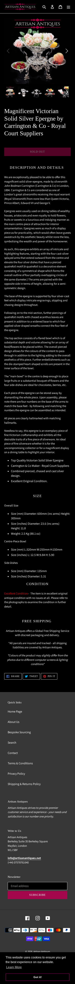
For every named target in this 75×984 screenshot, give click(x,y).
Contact (13, 753)
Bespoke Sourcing (19, 732)
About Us (13, 722)
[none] (10, 92)
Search (12, 743)
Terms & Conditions (20, 763)
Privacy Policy (16, 774)
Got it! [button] (37, 977)
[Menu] (68, 6)
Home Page (15, 711)
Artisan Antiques (41, 951)
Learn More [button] (14, 967)
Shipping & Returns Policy (24, 784)
